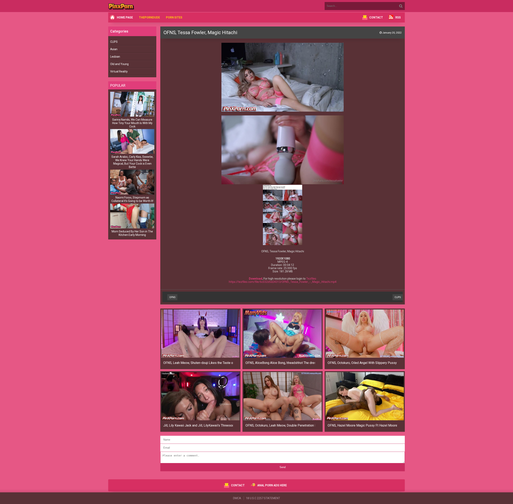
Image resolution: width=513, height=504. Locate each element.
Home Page (125, 17)
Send (283, 467)
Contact (376, 17)
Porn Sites (174, 17)
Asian (113, 49)
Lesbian (115, 56)
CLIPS (114, 41)
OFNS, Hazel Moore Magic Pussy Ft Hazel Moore (362, 425)
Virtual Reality (119, 71)
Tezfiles (311, 278)
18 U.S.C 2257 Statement (263, 498)
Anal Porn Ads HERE (272, 485)
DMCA (237, 498)
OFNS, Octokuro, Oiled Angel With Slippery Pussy (362, 363)
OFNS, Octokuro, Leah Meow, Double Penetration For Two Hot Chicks (280, 425)
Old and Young (119, 64)
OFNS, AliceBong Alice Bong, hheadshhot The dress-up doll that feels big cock (280, 363)
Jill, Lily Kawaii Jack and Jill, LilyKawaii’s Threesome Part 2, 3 (198, 425)
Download (255, 278)
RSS (398, 17)
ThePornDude (149, 17)
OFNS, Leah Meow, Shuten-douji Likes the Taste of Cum (198, 363)
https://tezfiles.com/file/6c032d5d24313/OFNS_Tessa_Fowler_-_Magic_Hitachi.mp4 (282, 281)
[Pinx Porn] (132, 6)
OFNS (172, 297)
